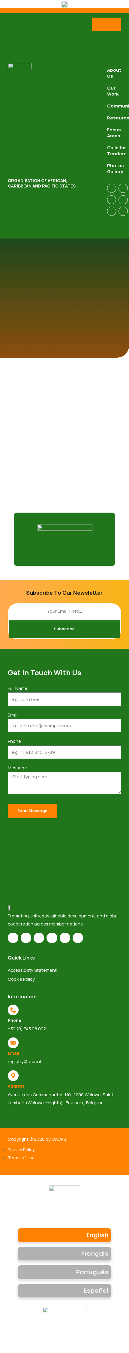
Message (17, 768)
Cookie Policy (21, 979)
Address (16, 1086)
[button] (107, 24)
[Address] (13, 1075)
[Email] (13, 1042)
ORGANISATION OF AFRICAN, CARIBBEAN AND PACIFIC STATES (42, 183)
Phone (14, 741)
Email (13, 715)
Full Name (17, 688)
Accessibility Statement (32, 970)
